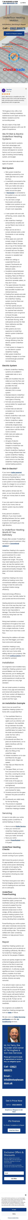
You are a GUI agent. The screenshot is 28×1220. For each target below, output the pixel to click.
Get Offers (14, 1178)
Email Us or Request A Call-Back (14, 1111)
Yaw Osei (9, 89)
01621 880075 (17, 28)
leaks (10, 1012)
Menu (24, 3)
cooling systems (15, 656)
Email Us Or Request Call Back (14, 33)
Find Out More (14, 1130)
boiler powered (16, 472)
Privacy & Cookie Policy (13, 1217)
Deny (14, 1214)
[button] (25, 1195)
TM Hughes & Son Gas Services (12, 44)
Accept (14, 1209)
